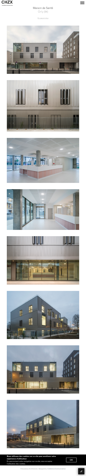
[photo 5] (43, 315)
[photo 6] (43, 369)
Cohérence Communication (56, 469)
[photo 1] (43, 106)
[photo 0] (43, 50)
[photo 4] (43, 260)
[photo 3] (43, 209)
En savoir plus (43, 18)
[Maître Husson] (7, 3)
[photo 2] (43, 160)
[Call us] (81, 471)
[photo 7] (43, 424)
